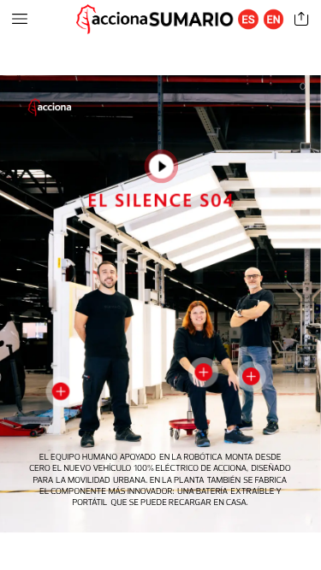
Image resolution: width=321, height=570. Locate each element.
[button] (19, 19)
